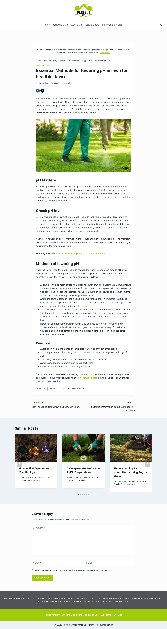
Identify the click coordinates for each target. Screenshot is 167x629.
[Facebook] (38, 90)
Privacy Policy (52, 614)
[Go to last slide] (19, 463)
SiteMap (118, 614)
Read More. (105, 52)
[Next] (147, 463)
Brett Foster (26, 477)
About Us (106, 614)
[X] (42, 90)
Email (90, 563)
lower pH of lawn (57, 388)
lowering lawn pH (76, 388)
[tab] (78, 494)
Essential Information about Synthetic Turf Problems (113, 406)
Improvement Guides (113, 24)
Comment (39, 527)
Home (46, 24)
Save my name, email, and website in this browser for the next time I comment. (72, 570)
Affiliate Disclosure (72, 614)
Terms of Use (92, 614)
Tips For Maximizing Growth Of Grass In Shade (80, 253)
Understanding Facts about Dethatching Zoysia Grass (130, 472)
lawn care (41, 388)
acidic (87, 306)
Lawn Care (76, 24)
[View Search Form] (161, 25)
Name (37, 563)
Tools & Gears (91, 24)
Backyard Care (60, 24)
